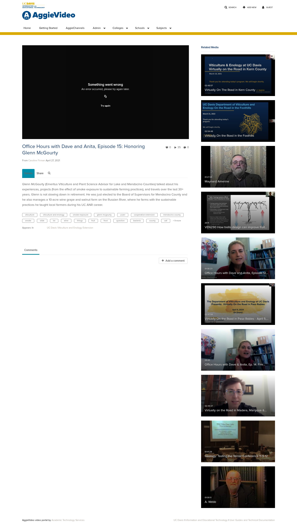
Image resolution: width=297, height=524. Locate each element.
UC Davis (178, 520)
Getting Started (48, 28)
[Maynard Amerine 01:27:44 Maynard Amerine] (238, 167)
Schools (140, 28)
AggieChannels (75, 28)
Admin (97, 28)
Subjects (161, 28)
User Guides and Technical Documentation (252, 520)
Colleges (118, 28)
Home (27, 28)
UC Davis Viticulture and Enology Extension (70, 228)
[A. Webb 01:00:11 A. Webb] (238, 487)
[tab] (28, 173)
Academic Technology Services (68, 520)
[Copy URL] (105, 96)
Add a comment (175, 260)
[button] (230, 7)
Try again (105, 105)
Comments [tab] (30, 250)
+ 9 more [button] (177, 221)
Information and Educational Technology (206, 520)
